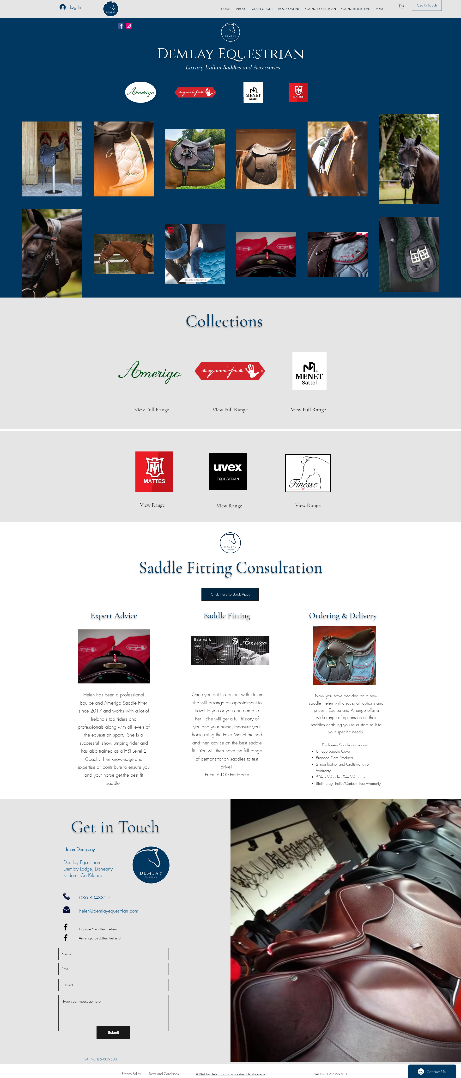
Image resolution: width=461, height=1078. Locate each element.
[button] (401, 6)
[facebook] (65, 927)
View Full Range (230, 409)
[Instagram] (129, 26)
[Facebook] (120, 26)
